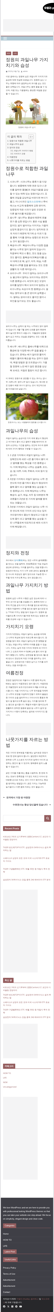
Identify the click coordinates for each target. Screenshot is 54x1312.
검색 (48, 818)
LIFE (15, 53)
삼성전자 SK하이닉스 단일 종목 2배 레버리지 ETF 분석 (26, 879)
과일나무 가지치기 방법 (23, 151)
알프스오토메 (33, 201)
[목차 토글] (29, 136)
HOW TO (7, 1073)
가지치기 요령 (19, 154)
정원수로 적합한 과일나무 (20, 141)
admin (25, 71)
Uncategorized (9, 1086)
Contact (6, 1292)
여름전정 (13, 157)
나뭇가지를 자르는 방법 (19, 160)
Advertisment (9, 1280)
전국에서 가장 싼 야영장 (18, 797)
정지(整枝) (18, 560)
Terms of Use (9, 1274)
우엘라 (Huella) (23, 1299)
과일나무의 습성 (16, 144)
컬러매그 (34, 1299)
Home (6, 1234)
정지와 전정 (14, 147)
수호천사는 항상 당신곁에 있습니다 (30, 804)
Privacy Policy (9, 1268)
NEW (8, 53)
